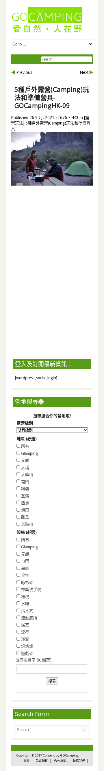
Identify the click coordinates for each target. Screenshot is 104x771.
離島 (25, 517)
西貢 (25, 503)
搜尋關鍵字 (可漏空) (33, 660)
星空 (25, 575)
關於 (26, 761)
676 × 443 (69, 117)
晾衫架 (27, 582)
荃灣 (25, 496)
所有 (25, 446)
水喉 (25, 603)
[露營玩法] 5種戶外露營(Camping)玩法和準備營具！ (50, 123)
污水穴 (27, 611)
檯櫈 (25, 596)
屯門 (25, 481)
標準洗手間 (31, 589)
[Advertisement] (57, 237)
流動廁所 (29, 618)
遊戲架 (27, 653)
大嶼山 (27, 474)
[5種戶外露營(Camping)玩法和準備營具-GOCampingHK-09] (52, 184)
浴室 (25, 625)
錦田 (25, 510)
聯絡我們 (79, 761)
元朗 (25, 460)
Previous (24, 72)
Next (84, 72)
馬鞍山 (27, 524)
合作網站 (60, 761)
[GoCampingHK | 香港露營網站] (47, 33)
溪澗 (25, 639)
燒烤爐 (27, 646)
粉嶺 (25, 488)
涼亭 (25, 632)
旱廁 (25, 568)
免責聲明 (42, 761)
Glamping (29, 453)
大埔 (25, 467)
